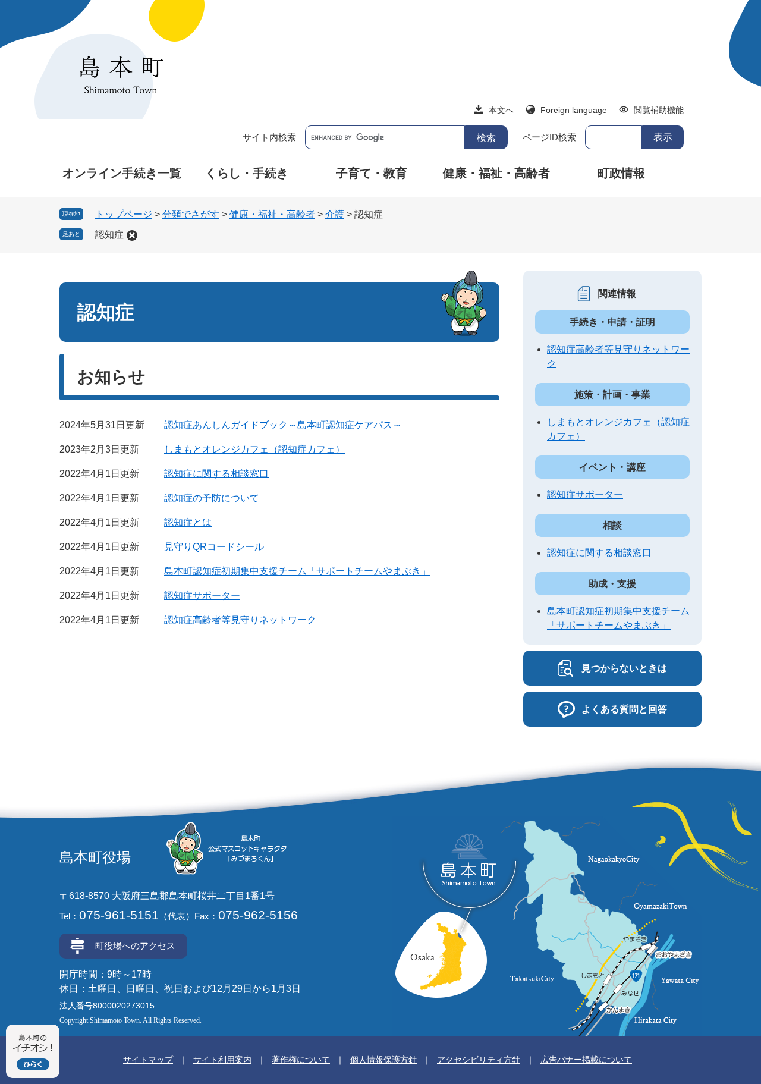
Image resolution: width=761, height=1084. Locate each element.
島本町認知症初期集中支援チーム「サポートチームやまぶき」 (297, 571)
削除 (132, 235)
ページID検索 (549, 137)
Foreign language (573, 110)
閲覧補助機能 (659, 110)
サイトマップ (148, 1059)
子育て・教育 (371, 173)
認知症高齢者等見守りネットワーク (240, 620)
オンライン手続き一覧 (121, 173)
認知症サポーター (202, 595)
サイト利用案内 (222, 1059)
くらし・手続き (246, 173)
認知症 (109, 235)
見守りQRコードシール (214, 547)
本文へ (501, 110)
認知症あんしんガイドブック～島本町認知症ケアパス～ (283, 425)
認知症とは (188, 522)
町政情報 (621, 173)
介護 (334, 214)
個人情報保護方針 (383, 1059)
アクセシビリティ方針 (478, 1059)
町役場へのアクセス (135, 946)
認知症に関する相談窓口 (216, 474)
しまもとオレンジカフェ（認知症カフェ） (254, 449)
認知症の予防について (211, 498)
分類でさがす (190, 214)
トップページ (123, 214)
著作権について (301, 1059)
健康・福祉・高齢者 (496, 173)
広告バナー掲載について (586, 1059)
